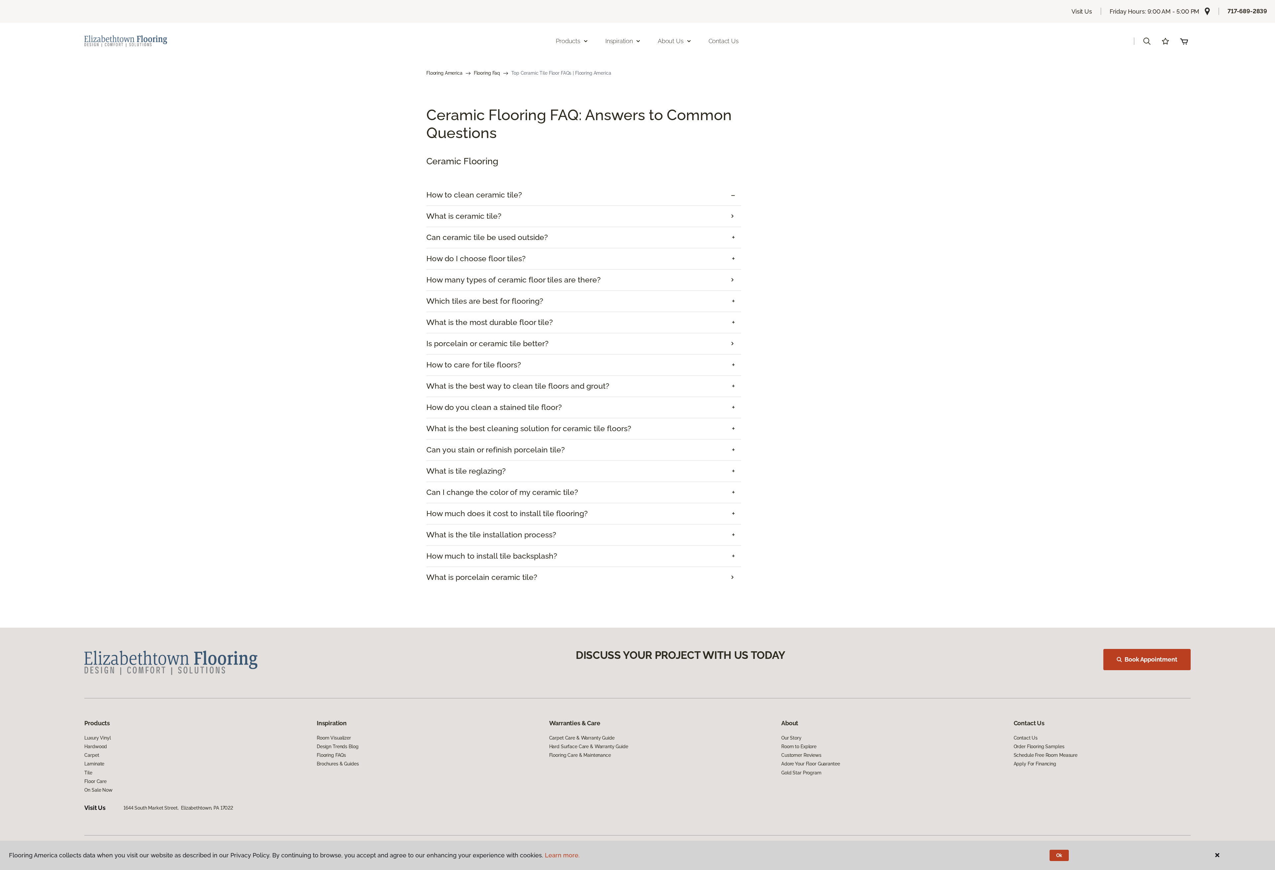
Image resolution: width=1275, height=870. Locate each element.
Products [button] (568, 41)
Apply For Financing (1035, 763)
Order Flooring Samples (1039, 746)
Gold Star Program (801, 772)
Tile (88, 772)
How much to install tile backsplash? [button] (491, 556)
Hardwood (95, 746)
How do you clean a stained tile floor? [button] (494, 407)
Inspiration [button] (619, 41)
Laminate (94, 763)
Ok (1059, 855)
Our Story (791, 738)
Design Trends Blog (337, 746)
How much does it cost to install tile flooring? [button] (507, 513)
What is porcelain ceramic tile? (481, 577)
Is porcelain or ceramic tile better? (487, 343)
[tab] (583, 195)
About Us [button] (671, 41)
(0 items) (1184, 41)
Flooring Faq (487, 73)
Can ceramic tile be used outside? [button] (487, 237)
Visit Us (1081, 11)
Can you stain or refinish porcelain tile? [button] (495, 449)
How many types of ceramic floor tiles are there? (513, 280)
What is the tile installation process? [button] (491, 534)
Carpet (91, 755)
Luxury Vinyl (97, 738)
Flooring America (444, 73)
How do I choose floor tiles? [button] (476, 258)
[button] (1146, 41)
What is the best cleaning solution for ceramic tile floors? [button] (528, 428)
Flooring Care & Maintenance (580, 755)
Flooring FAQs (331, 755)
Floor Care (95, 781)
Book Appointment (1151, 659)
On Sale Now (98, 790)
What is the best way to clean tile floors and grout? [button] (517, 386)
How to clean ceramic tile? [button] (474, 195)
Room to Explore (798, 746)
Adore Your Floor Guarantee (810, 763)
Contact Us (724, 41)
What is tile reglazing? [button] (466, 471)
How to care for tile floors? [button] (473, 364)
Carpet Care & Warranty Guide (582, 738)
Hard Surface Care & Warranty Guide (588, 746)
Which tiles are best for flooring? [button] (484, 301)
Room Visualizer (334, 738)
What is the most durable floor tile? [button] (489, 322)
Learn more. (562, 855)
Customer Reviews (801, 755)
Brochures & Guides (338, 763)
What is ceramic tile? (463, 216)
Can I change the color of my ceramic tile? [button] (502, 492)
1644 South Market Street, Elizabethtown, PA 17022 (178, 808)
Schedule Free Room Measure (1045, 755)
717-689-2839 (1247, 11)
